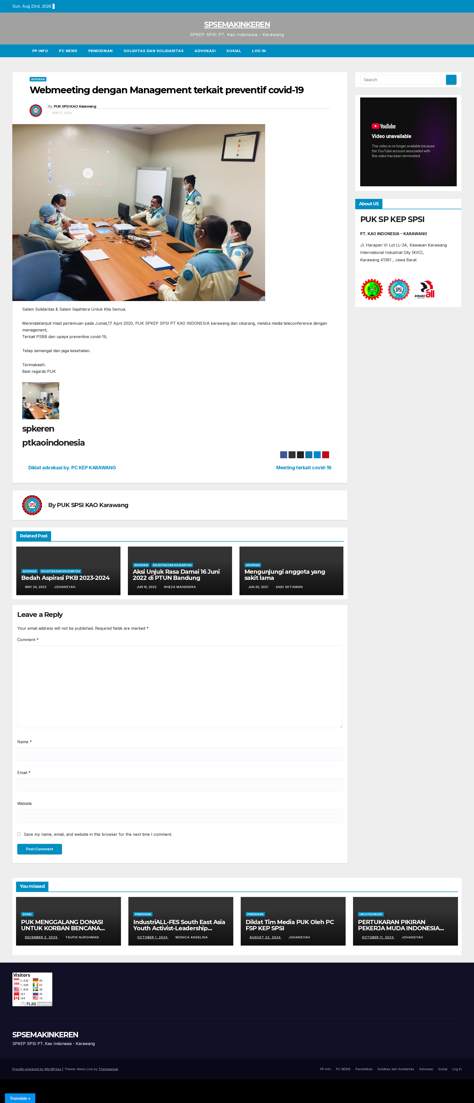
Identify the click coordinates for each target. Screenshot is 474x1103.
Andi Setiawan (289, 587)
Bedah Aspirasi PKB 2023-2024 (65, 577)
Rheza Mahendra (180, 587)
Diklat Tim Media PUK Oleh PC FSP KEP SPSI (290, 925)
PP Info (40, 51)
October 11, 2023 (378, 937)
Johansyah (65, 587)
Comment (28, 639)
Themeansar (108, 1069)
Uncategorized (370, 914)
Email (24, 772)
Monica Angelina (192, 937)
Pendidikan (100, 51)
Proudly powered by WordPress (37, 1069)
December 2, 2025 (42, 937)
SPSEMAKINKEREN (237, 24)
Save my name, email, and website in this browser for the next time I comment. (98, 834)
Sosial (233, 51)
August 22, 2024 (266, 937)
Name (24, 741)
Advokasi (205, 51)
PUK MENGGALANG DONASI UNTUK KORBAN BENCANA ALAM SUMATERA (62, 928)
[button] (458, 50)
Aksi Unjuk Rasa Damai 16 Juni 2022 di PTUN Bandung (176, 574)
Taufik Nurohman (82, 937)
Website (24, 803)
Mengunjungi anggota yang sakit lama (284, 574)
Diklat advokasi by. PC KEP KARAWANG (72, 468)
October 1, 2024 (153, 937)
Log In (259, 51)
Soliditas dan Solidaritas (154, 51)
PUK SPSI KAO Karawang (75, 106)
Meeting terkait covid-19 (304, 468)
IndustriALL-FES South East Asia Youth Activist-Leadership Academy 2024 (179, 928)
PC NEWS (68, 51)
